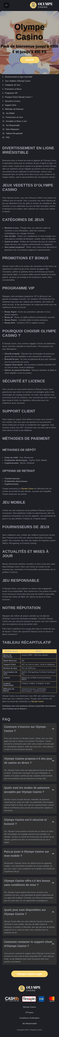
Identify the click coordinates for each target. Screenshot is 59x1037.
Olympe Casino (27, 489)
